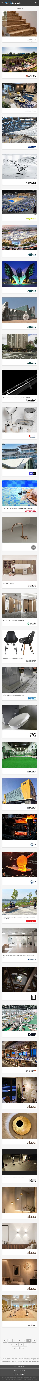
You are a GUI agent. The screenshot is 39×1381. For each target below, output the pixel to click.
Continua (19, 1348)
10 (27, 1344)
